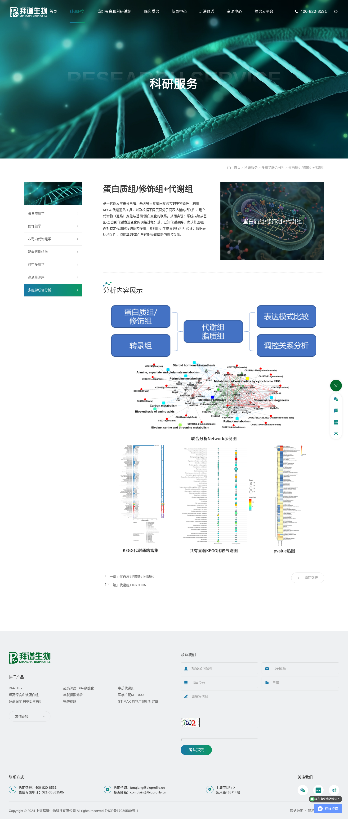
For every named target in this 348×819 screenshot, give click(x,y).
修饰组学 (34, 226)
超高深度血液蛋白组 (24, 695)
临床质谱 (151, 11)
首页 (53, 11)
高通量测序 (36, 277)
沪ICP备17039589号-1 (121, 811)
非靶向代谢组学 (39, 239)
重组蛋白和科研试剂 (114, 11)
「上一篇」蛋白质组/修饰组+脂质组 (129, 576)
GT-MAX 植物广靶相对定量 (138, 701)
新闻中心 (179, 11)
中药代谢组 (126, 688)
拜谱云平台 (263, 11)
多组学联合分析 (273, 167)
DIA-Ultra (15, 688)
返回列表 (311, 578)
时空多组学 (36, 264)
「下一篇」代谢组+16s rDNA (124, 585)
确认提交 (196, 750)
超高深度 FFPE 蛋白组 (25, 701)
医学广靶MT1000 (131, 695)
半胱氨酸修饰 (73, 695)
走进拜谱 (206, 11)
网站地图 (296, 811)
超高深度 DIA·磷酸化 (78, 688)
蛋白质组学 (36, 213)
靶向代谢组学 (38, 252)
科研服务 (77, 11)
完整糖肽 (69, 701)
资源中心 (234, 11)
